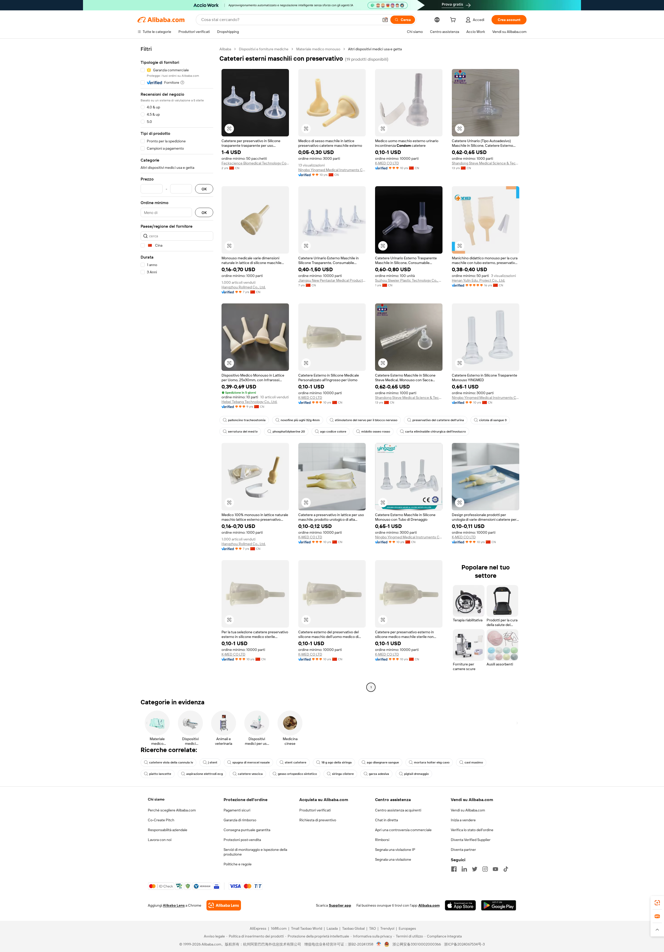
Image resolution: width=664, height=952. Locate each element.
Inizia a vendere (463, 820)
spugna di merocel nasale (251, 762)
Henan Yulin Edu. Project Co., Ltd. (478, 280)
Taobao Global (353, 928)
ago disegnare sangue (383, 762)
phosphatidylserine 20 (289, 431)
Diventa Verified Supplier (470, 840)
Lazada (332, 928)
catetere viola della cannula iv (171, 762)
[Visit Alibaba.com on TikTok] (506, 869)
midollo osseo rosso (375, 431)
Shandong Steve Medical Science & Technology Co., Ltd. (485, 163)
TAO (372, 928)
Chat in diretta (386, 820)
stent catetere (295, 762)
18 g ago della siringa (336, 762)
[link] (657, 902)
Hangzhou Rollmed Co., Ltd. (244, 287)
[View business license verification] (378, 944)
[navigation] (177, 369)
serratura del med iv (243, 431)
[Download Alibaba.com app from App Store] (460, 905)
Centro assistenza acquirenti (398, 810)
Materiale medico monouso (318, 49)
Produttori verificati (315, 810)
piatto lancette (160, 774)
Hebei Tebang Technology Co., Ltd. (249, 402)
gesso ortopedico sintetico (297, 774)
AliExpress (258, 928)
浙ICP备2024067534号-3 (464, 944)
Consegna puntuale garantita (247, 830)
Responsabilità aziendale (167, 830)
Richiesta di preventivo (317, 820)
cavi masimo (474, 762)
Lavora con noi (159, 840)
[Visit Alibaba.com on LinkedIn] (464, 869)
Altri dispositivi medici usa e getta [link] (375, 49)
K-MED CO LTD (387, 163)
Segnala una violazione (393, 859)
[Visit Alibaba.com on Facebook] (454, 869)
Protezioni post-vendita (242, 840)
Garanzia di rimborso (240, 820)
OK (204, 189)
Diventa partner (463, 849)
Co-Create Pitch (161, 820)
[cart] (454, 20)
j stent (212, 762)
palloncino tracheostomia (247, 420)
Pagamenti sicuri (237, 810)
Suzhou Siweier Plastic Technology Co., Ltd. (408, 280)
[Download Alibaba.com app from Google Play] (498, 905)
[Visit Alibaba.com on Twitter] (475, 869)
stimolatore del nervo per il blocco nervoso (366, 420)
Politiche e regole (238, 864)
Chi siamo (156, 799)
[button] (385, 20)
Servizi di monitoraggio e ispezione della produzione (255, 851)
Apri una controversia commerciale (403, 830)
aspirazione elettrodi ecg (204, 774)
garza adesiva (379, 774)
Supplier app (340, 905)
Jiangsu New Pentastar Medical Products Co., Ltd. (332, 280)
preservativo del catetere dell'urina (438, 420)
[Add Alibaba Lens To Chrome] (223, 905)
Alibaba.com (429, 905)
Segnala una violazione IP (395, 849)
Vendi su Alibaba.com (468, 810)
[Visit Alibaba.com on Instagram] (485, 869)
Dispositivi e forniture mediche (263, 49)
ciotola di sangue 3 (493, 420)
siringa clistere (343, 774)
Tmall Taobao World (306, 928)
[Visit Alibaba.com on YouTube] (495, 869)
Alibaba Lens (174, 905)
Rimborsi (382, 840)
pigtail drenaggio (416, 774)
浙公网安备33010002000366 (416, 944)
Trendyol (387, 928)
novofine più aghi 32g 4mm (300, 420)
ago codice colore (333, 431)
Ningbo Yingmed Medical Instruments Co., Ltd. (332, 170)
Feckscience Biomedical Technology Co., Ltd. (255, 163)
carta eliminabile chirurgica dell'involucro (435, 431)
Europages (407, 928)
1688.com (279, 928)
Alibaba (225, 49)
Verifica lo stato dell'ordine (472, 830)
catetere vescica (250, 774)
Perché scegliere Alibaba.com (172, 810)
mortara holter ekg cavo (431, 762)
